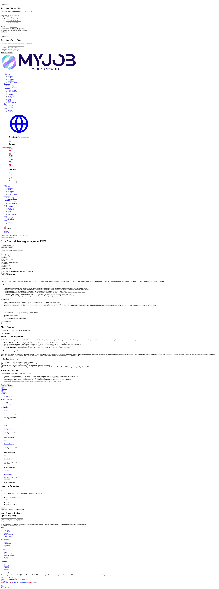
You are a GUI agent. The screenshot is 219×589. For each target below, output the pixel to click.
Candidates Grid (12, 90)
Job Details (11, 79)
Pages (5, 93)
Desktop (6, 569)
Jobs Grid (10, 76)
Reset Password (12, 102)
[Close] (1, 490)
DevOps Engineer (9, 429)
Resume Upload (5, 28)
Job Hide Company (13, 82)
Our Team (7, 531)
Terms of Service (8, 534)
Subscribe (20, 519)
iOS (5, 564)
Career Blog (7, 543)
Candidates (7, 88)
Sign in (9, 101)
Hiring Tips (7, 545)
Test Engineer (8, 459)
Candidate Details (12, 91)
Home (5, 73)
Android (6, 566)
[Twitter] (17, 525)
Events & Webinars (9, 555)
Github (6, 558)
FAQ (5, 546)
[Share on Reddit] (3, 392)
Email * (3, 18)
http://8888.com (13, 403)
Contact (10, 247)
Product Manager (9, 444)
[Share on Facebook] (4, 389)
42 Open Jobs (8, 399)
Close (2, 508)
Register (10, 99)
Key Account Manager (10, 413)
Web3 (5, 108)
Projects (10, 110)
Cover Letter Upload (6, 30)
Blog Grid (10, 105)
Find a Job (7, 74)
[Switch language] (19, 133)
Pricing (6, 542)
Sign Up (6, 232)
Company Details (12, 87)
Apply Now (4, 32)
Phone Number (5, 20)
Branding (6, 557)
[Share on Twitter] (3, 390)
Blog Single (11, 107)
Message (3, 26)
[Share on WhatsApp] (4, 393)
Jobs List (10, 77)
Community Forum (9, 554)
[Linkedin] (11, 525)
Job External (11, 81)
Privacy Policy (8, 536)
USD (2, 586)
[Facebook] (4, 525)
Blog (5, 104)
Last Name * (4, 17)
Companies (7, 84)
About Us (10, 94)
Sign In (7, 147)
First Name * (4, 15)
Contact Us (11, 97)
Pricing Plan (11, 96)
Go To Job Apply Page (6, 52)
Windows (6, 567)
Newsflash (10, 111)
